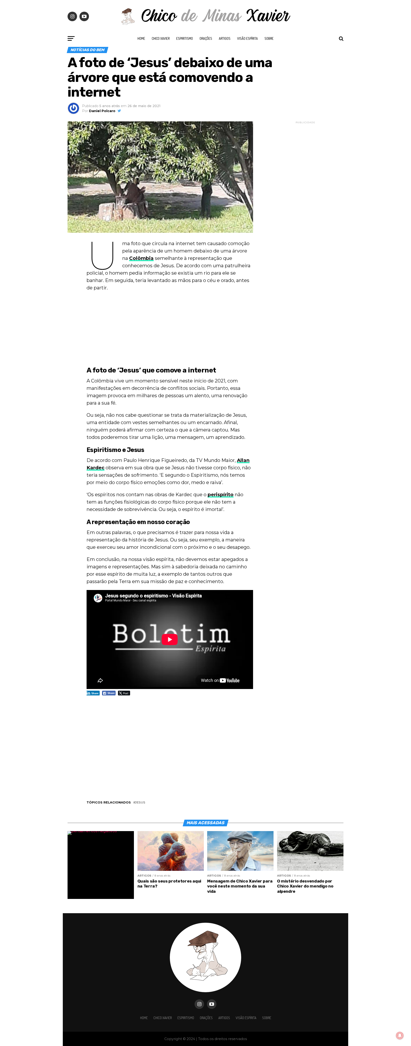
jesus (140, 802)
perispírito (221, 494)
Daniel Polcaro (102, 111)
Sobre (269, 38)
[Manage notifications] (400, 1035)
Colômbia (141, 258)
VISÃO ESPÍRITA (247, 38)
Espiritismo (184, 38)
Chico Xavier (161, 38)
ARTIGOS (224, 38)
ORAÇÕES (206, 38)
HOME (141, 38)
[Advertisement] (170, 329)
